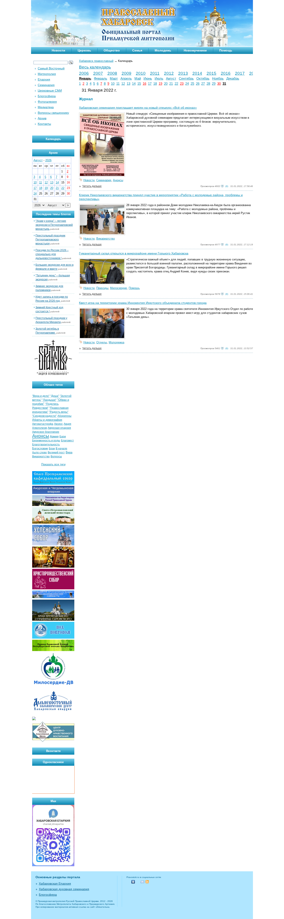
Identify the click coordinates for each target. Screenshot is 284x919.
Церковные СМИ (50, 90)
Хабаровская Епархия (55, 883)
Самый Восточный (51, 68)
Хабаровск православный (96, 61)
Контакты (44, 124)
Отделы (101, 342)
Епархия (44, 79)
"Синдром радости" (44, 415)
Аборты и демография (47, 419)
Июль (159, 78)
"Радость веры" (58, 411)
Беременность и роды (46, 440)
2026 (48, 160)
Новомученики (195, 50)
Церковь (84, 50)
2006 (84, 73)
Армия (54, 436)
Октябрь (202, 78)
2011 (155, 73)
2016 (226, 73)
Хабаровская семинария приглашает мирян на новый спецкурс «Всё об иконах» (138, 107)
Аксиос (58, 423)
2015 (211, 73)
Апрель (126, 78)
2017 (240, 73)
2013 (183, 73)
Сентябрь (186, 78)
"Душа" (54, 396)
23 (181, 83)
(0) (226, 186)
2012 (169, 73)
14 (134, 83)
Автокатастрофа (42, 423)
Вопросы (56, 456)
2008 (112, 73)
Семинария (103, 180)
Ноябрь (218, 78)
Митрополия (47, 74)
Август (171, 78)
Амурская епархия (59, 427)
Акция (67, 423)
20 (166, 83)
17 (150, 83)
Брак (52, 448)
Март (114, 78)
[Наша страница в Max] (53, 865)
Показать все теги (53, 464)
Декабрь (232, 78)
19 (160, 83)
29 (213, 83)
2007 (98, 73)
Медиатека (46, 107)
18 (155, 83)
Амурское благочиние (45, 431)
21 (171, 83)
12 (123, 83)
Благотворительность (46, 444)
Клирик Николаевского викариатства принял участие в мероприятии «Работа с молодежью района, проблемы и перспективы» (161, 197)
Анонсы (118, 180)
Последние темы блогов (53, 214)
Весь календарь (95, 67)
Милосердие (118, 288)
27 (203, 83)
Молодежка (116, 342)
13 (128, 83)
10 (112, 83)
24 (187, 83)
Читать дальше (92, 186)
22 (176, 83)
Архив (42, 118)
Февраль (100, 78)
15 (139, 83)
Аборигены (64, 415)
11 (118, 83)
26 (197, 83)
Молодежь (163, 50)
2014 (197, 73)
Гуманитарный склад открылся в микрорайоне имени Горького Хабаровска (133, 253)
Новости (58, 50)
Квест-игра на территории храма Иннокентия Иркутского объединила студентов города (143, 303)
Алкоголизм (39, 427)
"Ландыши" (49, 399)
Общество (112, 50)
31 (224, 83)
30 (219, 83)
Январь (85, 78)
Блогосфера (47, 96)
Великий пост (56, 452)
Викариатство (105, 238)
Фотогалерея (47, 101)
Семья (137, 50)
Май (137, 78)
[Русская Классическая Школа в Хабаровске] (53, 741)
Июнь (148, 78)
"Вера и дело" (40, 396)
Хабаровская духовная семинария (64, 889)
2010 (141, 73)
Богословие (40, 448)
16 (144, 83)
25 (192, 83)
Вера (69, 452)
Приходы (102, 288)
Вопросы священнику (53, 112)
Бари (62, 436)
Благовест (67, 440)
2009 (126, 73)
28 (208, 83)
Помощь (225, 50)
